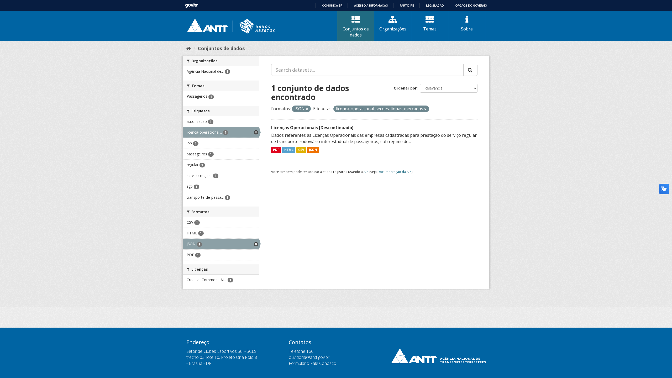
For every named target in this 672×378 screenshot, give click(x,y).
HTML (288, 150)
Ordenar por (405, 88)
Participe (407, 5)
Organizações (392, 29)
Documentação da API (394, 171)
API (366, 171)
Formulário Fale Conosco (312, 363)
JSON (313, 150)
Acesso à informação (371, 5)
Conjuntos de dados (356, 32)
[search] (470, 70)
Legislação (435, 5)
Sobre (467, 29)
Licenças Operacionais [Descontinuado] (312, 127)
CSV (301, 150)
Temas (430, 29)
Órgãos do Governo (471, 5)
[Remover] (307, 109)
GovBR (191, 5)
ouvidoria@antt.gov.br (309, 357)
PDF (276, 150)
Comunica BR (332, 5)
